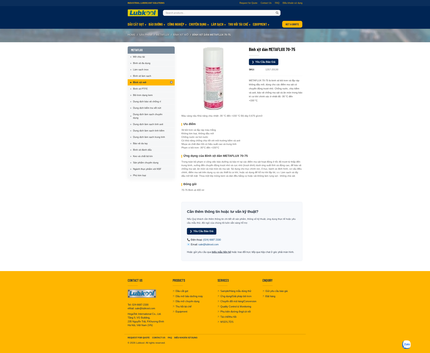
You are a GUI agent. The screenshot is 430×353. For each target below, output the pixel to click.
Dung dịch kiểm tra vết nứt (147, 108)
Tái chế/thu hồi (228, 316)
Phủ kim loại (139, 175)
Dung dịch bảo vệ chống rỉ (147, 101)
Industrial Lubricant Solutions (146, 3)
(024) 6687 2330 (212, 239)
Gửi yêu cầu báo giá (276, 291)
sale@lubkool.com (208, 244)
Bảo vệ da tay (140, 143)
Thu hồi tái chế (238, 24)
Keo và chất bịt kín (143, 156)
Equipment (260, 24)
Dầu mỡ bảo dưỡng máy (189, 296)
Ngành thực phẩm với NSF (147, 169)
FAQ (277, 3)
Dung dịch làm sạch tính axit (148, 124)
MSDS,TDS (226, 321)
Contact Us (266, 3)
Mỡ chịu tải (139, 56)
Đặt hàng (270, 296)
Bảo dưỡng (156, 24)
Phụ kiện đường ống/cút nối (235, 311)
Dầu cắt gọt (136, 24)
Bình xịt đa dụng (141, 63)
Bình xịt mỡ (181, 34)
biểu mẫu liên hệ (221, 252)
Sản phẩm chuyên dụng (145, 162)
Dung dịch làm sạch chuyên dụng (147, 116)
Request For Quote (139, 338)
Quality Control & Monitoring (235, 306)
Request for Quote (248, 3)
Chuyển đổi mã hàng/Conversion (238, 301)
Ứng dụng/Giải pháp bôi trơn (235, 296)
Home (131, 34)
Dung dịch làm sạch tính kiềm (148, 130)
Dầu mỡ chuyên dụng (187, 301)
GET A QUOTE (292, 24)
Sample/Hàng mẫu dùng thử (235, 291)
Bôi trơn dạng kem (143, 95)
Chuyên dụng (197, 24)
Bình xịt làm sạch (142, 76)
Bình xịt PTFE (140, 88)
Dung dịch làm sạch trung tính (149, 137)
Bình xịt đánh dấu (142, 149)
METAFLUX (162, 34)
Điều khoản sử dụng (292, 3)
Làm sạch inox (140, 69)
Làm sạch (217, 24)
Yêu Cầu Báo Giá (263, 61)
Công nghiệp (175, 24)
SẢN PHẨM (145, 34)
